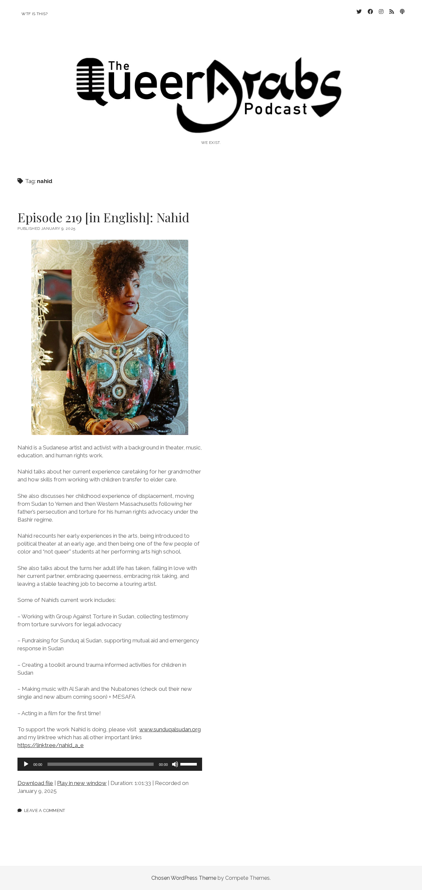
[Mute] (175, 764)
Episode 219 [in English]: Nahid (103, 217)
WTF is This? (34, 14)
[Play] (26, 764)
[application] (109, 764)
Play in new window (81, 783)
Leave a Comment (44, 810)
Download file (35, 783)
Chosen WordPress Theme (183, 878)
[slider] (189, 763)
